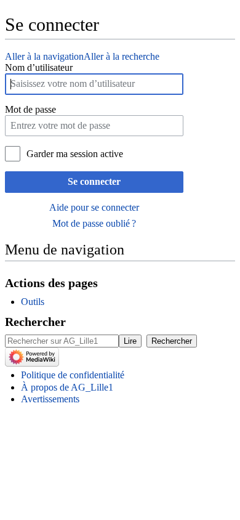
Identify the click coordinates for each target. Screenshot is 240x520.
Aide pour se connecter (94, 207)
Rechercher (35, 321)
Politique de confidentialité (72, 375)
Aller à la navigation (44, 56)
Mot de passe (30, 109)
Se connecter (94, 181)
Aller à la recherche (121, 56)
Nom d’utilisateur (39, 67)
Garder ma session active (74, 153)
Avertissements (50, 399)
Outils (32, 301)
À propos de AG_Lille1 (67, 387)
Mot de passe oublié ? (94, 223)
